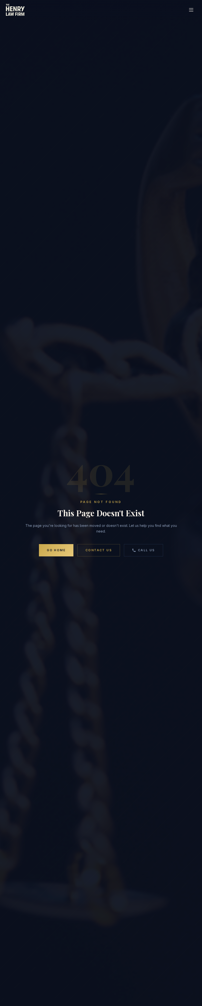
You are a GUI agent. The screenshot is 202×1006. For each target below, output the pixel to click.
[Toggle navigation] (191, 10)
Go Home (56, 550)
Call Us (146, 550)
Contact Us (98, 550)
